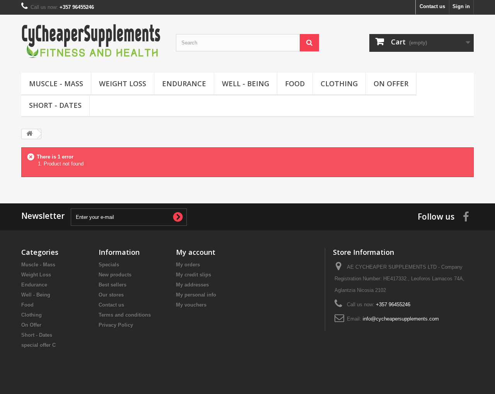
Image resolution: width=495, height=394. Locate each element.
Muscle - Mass (56, 83)
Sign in (461, 6)
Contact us (432, 6)
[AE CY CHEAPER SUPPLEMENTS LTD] (92, 41)
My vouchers (191, 305)
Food (295, 83)
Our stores (111, 295)
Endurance (184, 83)
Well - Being (245, 83)
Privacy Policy (116, 325)
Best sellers (112, 285)
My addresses (192, 285)
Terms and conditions (125, 315)
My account (195, 252)
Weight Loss (122, 83)
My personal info (196, 295)
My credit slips (193, 275)
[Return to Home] (29, 134)
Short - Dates (55, 105)
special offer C (38, 345)
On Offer (391, 83)
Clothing (339, 83)
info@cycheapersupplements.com (401, 319)
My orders (188, 265)
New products (115, 275)
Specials (109, 265)
